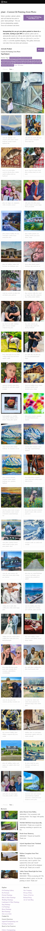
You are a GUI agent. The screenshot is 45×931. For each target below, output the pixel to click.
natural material (31, 418)
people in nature (12, 141)
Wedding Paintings (7, 900)
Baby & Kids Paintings (8, 897)
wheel (11, 546)
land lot (31, 235)
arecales (10, 293)
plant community (7, 512)
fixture (26, 237)
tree (37, 172)
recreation (8, 205)
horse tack (13, 356)
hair (8, 636)
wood (9, 170)
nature (12, 139)
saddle (8, 358)
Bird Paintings (6, 911)
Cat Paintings (6, 907)
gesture (38, 203)
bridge (17, 575)
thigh (29, 141)
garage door (5, 237)
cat (7, 170)
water (4, 137)
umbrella (30, 609)
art (39, 266)
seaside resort (31, 607)
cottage (30, 237)
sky (6, 137)
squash (15, 419)
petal (4, 669)
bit (29, 481)
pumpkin (8, 416)
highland (5, 143)
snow (26, 448)
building (12, 233)
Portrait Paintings (7, 895)
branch (33, 264)
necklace (16, 795)
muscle (34, 137)
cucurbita (15, 416)
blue (39, 606)
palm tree (14, 295)
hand (6, 324)
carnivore (5, 172)
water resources (11, 573)
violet (7, 669)
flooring (10, 172)
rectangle (27, 544)
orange (8, 419)
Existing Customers (7, 924)
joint (26, 137)
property (8, 233)
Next (12, 69)
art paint (34, 416)
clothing (4, 606)
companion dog (6, 327)
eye (11, 416)
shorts (26, 141)
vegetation (38, 416)
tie (34, 205)
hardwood (5, 176)
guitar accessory (29, 139)
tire (6, 203)
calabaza (12, 418)
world (37, 542)
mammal (13, 325)
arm (9, 324)
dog (26, 293)
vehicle (34, 700)
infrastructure (28, 734)
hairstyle (10, 385)
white (15, 606)
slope (29, 448)
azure (26, 607)
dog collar (33, 295)
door (10, 237)
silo (16, 573)
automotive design (29, 703)
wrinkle (4, 736)
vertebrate (16, 324)
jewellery (11, 795)
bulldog (33, 636)
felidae (13, 170)
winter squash (6, 418)
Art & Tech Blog (28, 900)
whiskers (38, 297)
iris (9, 794)
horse (4, 354)
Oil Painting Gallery (8, 890)
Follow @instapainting (8, 930)
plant (9, 139)
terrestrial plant (6, 673)
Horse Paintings (6, 909)
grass (26, 174)
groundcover (36, 577)
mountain (10, 137)
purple (15, 667)
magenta (27, 419)
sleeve (14, 387)
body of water (9, 575)
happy (9, 203)
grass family (31, 206)
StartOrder (33, 17)
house (14, 235)
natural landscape (35, 448)
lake (9, 143)
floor (13, 172)
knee (33, 141)
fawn (40, 172)
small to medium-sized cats (9, 174)
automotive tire (35, 702)
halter (18, 354)
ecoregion (5, 479)
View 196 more (18, 65)
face (26, 354)
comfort (17, 172)
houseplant (36, 139)
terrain (32, 799)
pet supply (27, 295)
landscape (12, 266)
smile (26, 203)
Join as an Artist (6, 914)
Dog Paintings (6, 904)
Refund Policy (27, 897)
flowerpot (39, 137)
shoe (32, 354)
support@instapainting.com (10, 921)
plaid (7, 795)
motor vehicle (37, 703)
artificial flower (11, 671)
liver (37, 293)
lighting (35, 638)
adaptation (16, 203)
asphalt (27, 579)
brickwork (32, 327)
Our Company (27, 890)
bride (11, 607)
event (4, 795)
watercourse (28, 797)
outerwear (5, 385)
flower (32, 477)
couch (29, 636)
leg (31, 137)
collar (34, 293)
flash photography (34, 356)
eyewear (13, 205)
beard (39, 170)
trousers (14, 636)
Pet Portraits (5, 893)
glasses (26, 170)
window (11, 235)
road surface (6, 235)
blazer (26, 206)
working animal (32, 172)
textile (31, 542)
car (25, 700)
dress (28, 356)
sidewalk (31, 736)
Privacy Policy (27, 893)
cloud (30, 170)
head (4, 416)
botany (16, 542)
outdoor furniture (37, 609)
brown (4, 170)
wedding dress (6, 607)
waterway (7, 577)
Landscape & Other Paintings (10, 902)
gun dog (10, 702)
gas (36, 324)
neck (11, 387)
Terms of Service (28, 895)
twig (32, 266)
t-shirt (4, 205)
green (29, 416)
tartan (35, 170)
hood (30, 702)
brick (38, 325)
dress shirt (33, 203)
